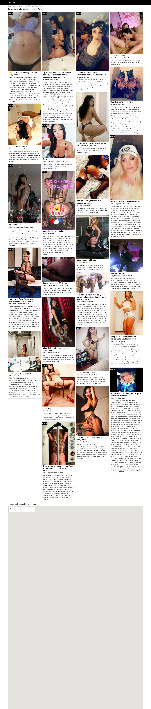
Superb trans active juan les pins (125, 201)
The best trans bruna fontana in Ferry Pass (90, 438)
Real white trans (118, 273)
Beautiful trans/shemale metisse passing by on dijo (91, 202)
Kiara (45, 159)
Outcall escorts (12, 6)
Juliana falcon (15, 225)
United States (23, 6)
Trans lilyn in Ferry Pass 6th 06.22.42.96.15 (21, 374)
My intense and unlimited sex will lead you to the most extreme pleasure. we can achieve (57, 74)
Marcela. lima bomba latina (54, 231)
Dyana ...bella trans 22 (18, 146)
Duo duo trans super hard (122, 102)
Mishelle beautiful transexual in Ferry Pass (56, 349)
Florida (31, 6)
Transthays (47, 408)
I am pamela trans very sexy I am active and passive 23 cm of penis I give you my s (92, 297)
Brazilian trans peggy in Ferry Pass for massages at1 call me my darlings (58, 468)
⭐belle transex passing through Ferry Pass (23, 73)
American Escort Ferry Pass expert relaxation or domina (126, 394)
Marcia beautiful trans (86, 260)
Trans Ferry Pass (118, 55)
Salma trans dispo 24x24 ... (55, 283)
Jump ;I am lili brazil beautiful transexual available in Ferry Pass (125, 338)
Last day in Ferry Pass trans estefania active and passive (21, 300)
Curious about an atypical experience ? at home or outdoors (91, 73)
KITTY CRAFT (12, 2)
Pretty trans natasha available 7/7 (91, 143)
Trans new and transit (86, 372)
